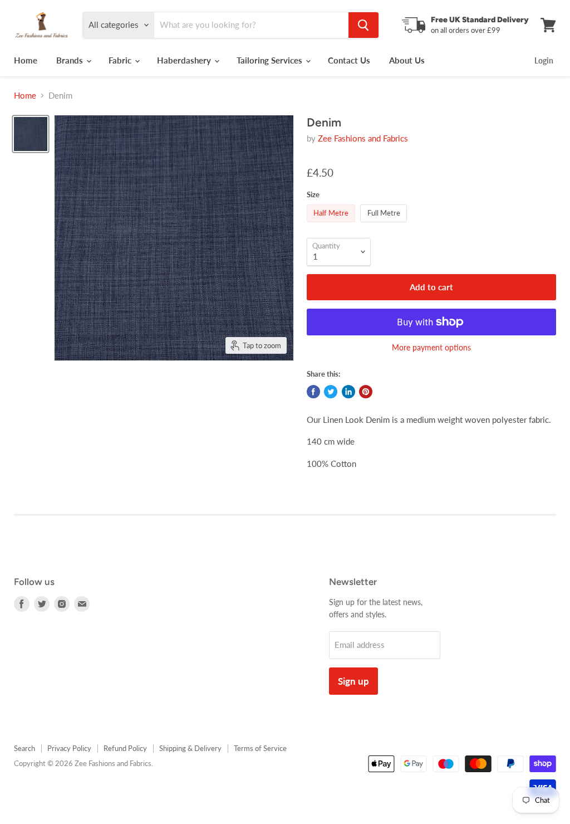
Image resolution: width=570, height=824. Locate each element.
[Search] (363, 25)
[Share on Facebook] (313, 391)
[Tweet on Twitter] (330, 391)
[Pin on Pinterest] (365, 391)
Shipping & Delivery (190, 748)
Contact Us (349, 60)
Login (543, 60)
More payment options (431, 347)
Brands (70, 60)
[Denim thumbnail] (30, 134)
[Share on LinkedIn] (348, 391)
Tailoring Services (270, 60)
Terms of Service (260, 748)
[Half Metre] (332, 225)
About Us (407, 60)
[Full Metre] (385, 225)
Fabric (121, 60)
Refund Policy (125, 748)
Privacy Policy (69, 748)
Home (25, 60)
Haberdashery (185, 60)
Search (24, 748)
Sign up (353, 681)
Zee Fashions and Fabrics (363, 138)
